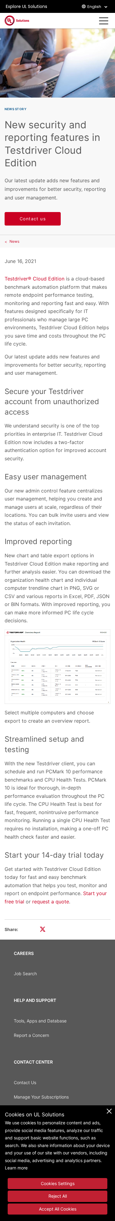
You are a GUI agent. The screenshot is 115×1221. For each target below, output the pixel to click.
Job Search (25, 973)
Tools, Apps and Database (40, 1020)
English (94, 7)
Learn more (16, 1167)
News (14, 241)
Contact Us (25, 1082)
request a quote (50, 901)
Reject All (57, 1196)
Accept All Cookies (57, 1208)
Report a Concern (31, 1035)
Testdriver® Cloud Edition (34, 279)
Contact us (33, 218)
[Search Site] (93, 21)
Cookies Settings (58, 1183)
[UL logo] (17, 20)
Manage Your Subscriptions (41, 1096)
